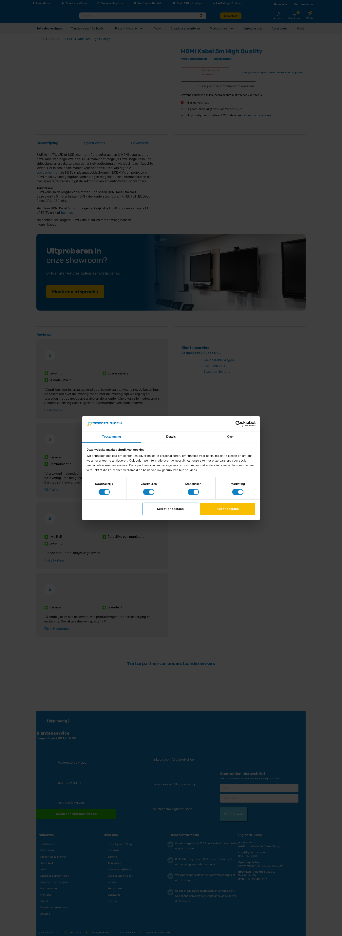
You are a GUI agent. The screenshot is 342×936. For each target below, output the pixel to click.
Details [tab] (171, 436)
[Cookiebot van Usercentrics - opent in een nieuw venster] (238, 424)
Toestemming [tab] (111, 436)
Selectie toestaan (170, 509)
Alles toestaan (228, 509)
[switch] (148, 492)
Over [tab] (230, 436)
